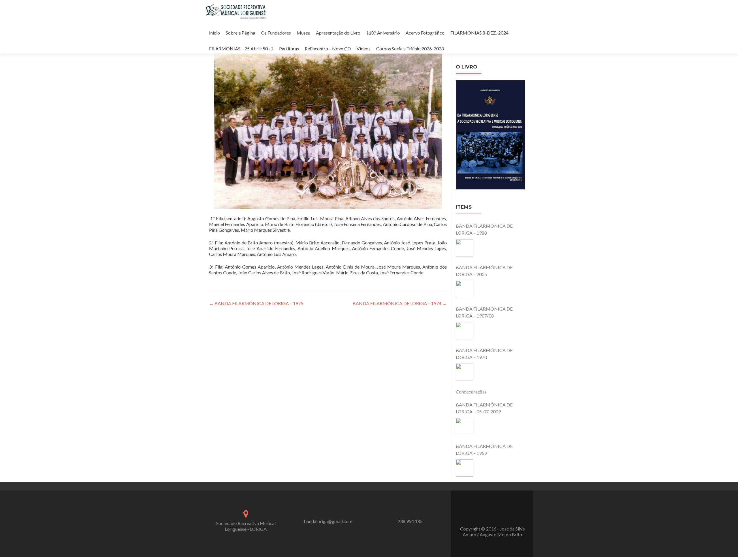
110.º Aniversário (383, 32)
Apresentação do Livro (338, 32)
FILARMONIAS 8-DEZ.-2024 (479, 32)
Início (214, 32)
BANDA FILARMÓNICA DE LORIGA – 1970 (484, 353)
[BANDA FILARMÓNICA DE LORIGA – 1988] (464, 247)
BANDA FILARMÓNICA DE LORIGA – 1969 (484, 449)
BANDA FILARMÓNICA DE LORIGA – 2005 (484, 271)
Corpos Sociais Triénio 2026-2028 (410, 48)
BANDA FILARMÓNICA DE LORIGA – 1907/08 (484, 312)
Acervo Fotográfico (425, 32)
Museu (303, 32)
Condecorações (471, 391)
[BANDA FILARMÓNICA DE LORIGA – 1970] (464, 372)
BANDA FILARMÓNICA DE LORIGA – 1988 (484, 229)
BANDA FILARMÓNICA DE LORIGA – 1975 (256, 303)
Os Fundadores (276, 32)
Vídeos (363, 48)
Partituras (289, 48)
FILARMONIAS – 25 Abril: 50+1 (241, 48)
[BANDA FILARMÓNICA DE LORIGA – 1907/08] (464, 330)
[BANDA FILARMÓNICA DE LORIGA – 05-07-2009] (464, 426)
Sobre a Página (240, 32)
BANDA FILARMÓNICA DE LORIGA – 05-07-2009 (484, 408)
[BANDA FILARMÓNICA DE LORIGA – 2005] (464, 289)
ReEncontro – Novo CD (328, 48)
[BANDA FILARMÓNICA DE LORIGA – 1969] (464, 468)
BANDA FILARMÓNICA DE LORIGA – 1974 (400, 303)
